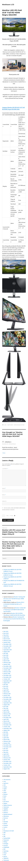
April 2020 (6, 637)
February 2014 (7, 741)
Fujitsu (5, 803)
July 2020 (5, 631)
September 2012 (7, 767)
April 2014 (6, 737)
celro (5, 424)
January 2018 (6, 673)
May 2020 (6, 635)
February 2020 (7, 640)
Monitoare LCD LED (20, 424)
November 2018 (7, 668)
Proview (5, 845)
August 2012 (6, 768)
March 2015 (6, 721)
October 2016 (6, 701)
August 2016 (6, 704)
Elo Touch (6, 801)
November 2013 (7, 746)
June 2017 (5, 686)
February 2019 (7, 662)
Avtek (4, 792)
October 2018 (6, 670)
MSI (4, 832)
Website (4, 501)
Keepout (5, 825)
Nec (4, 834)
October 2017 (6, 679)
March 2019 (6, 660)
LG (4, 829)
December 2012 (7, 761)
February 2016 (7, 714)
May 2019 (5, 657)
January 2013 (6, 759)
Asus (4, 790)
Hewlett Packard (7, 814)
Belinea (5, 794)
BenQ (4, 796)
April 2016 (6, 710)
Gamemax (6, 807)
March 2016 (6, 712)
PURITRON (6, 847)
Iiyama (5, 823)
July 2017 (5, 684)
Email (4, 494)
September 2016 (7, 703)
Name (4, 488)
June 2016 (5, 706)
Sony (4, 854)
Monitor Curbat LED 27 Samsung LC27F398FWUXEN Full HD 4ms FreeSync (14, 609)
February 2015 (7, 723)
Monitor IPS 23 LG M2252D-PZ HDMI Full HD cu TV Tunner (13, 604)
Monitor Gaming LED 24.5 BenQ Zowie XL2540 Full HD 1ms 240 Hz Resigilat (14, 618)
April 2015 (6, 719)
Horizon (5, 818)
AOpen (5, 787)
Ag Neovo (5, 783)
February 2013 (7, 757)
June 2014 (5, 734)
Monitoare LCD (8, 4)
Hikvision (6, 816)
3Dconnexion (6, 779)
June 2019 (5, 655)
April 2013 (6, 754)
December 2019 (7, 644)
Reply (4, 452)
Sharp (5, 852)
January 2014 (6, 743)
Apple (5, 788)
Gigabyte (5, 809)
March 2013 (6, 756)
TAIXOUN (5, 858)
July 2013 (5, 748)
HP (4, 820)
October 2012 (6, 765)
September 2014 (7, 728)
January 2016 (6, 715)
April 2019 (6, 659)
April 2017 (6, 690)
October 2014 (6, 726)
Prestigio (5, 843)
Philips (5, 841)
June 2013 (5, 750)
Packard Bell (6, 838)
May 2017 (5, 688)
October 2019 (6, 648)
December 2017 (7, 675)
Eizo (4, 799)
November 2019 (7, 646)
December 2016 (7, 697)
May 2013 (5, 752)
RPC (4, 849)
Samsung (5, 851)
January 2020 (6, 642)
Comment (5, 468)
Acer (4, 781)
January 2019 (6, 664)
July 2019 (5, 653)
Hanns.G (5, 812)
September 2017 (7, 681)
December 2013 (7, 745)
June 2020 (6, 633)
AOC (4, 785)
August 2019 (6, 651)
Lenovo (5, 827)
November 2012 (7, 763)
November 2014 (7, 724)
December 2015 (7, 717)
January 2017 (6, 695)
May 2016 (5, 708)
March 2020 (6, 638)
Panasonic (6, 840)
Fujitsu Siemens (7, 805)
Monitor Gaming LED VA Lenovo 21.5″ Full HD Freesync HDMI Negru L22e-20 (14, 598)
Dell (15, 424)
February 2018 (7, 671)
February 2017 (7, 693)
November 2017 (7, 677)
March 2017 (6, 692)
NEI (4, 836)
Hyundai (5, 821)
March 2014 (6, 739)
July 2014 (5, 732)
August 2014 (6, 730)
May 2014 (5, 735)
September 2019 (7, 649)
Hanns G (5, 810)
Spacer (5, 856)
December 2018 (7, 666)
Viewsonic (6, 860)
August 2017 (6, 682)
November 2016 (7, 699)
